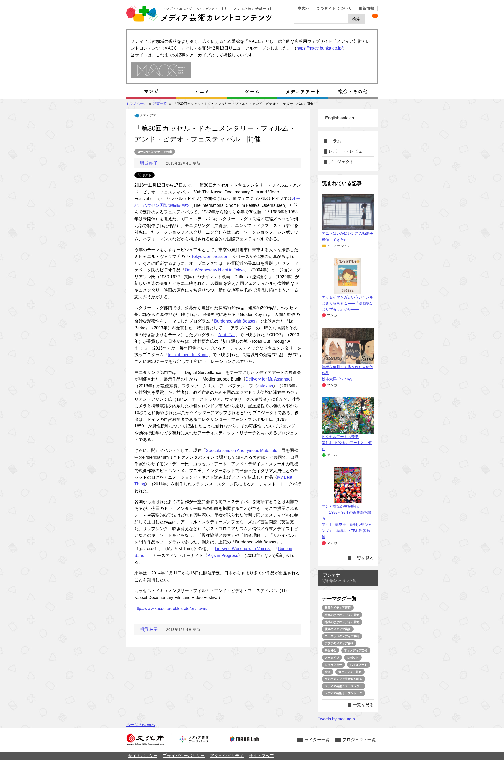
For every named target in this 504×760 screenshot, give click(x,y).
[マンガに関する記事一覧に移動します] (151, 91)
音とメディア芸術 (355, 650)
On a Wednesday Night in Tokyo (215, 270)
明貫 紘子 (149, 163)
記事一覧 (160, 104)
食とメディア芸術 (349, 671)
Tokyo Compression (209, 256)
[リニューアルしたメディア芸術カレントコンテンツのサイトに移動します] (161, 70)
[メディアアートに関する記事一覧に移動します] (302, 91)
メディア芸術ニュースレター (343, 686)
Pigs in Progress (222, 555)
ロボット (353, 657)
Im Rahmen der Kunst (188, 354)
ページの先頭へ (140, 724)
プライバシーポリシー (184, 755)
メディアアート (151, 115)
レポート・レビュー (347, 151)
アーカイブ (332, 657)
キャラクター (333, 664)
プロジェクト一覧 (359, 739)
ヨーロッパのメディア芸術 (154, 151)
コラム (335, 141)
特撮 (327, 671)
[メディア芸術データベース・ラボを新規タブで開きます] (244, 739)
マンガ (332, 315)
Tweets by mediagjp (336, 719)
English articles (339, 118)
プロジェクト (341, 162)
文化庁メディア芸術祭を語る (343, 678)
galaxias (265, 386)
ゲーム (332, 455)
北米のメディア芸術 (338, 629)
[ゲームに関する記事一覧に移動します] (252, 91)
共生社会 (330, 650)
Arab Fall (226, 334)
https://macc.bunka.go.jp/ (320, 48)
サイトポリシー (143, 755)
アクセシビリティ (227, 755)
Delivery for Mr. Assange (268, 379)
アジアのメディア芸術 (339, 643)
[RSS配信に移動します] (375, 16)
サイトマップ (261, 755)
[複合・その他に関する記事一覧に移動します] (353, 91)
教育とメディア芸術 (338, 607)
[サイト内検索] (321, 18)
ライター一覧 (317, 739)
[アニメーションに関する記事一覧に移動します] (201, 91)
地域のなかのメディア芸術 (342, 622)
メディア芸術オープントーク (343, 693)
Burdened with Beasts (234, 321)
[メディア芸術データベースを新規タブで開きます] (194, 739)
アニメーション (339, 246)
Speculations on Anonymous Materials (241, 450)
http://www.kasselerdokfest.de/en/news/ (170, 608)
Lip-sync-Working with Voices (242, 548)
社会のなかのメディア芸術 (342, 614)
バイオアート (358, 664)
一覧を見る (363, 558)
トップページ (136, 104)
